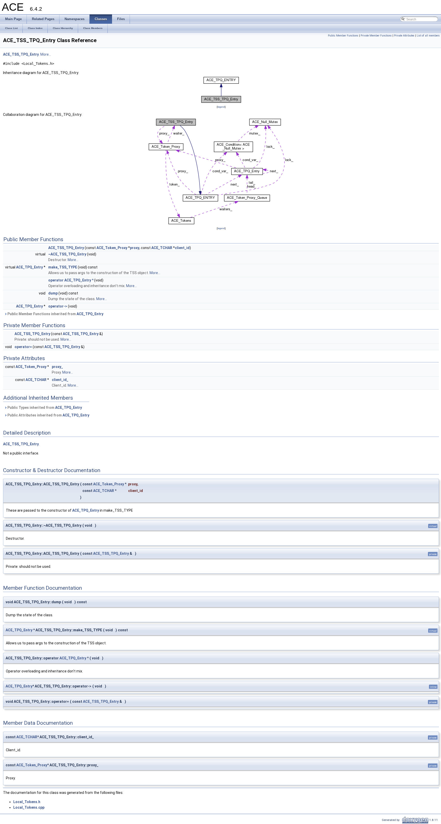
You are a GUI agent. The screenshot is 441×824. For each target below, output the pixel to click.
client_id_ (60, 380)
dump (53, 293)
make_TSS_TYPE (62, 267)
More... (45, 54)
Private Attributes (404, 35)
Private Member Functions (376, 35)
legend (221, 106)
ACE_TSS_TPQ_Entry (21, 54)
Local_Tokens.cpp (28, 807)
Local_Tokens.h (26, 802)
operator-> (57, 306)
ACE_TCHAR (161, 248)
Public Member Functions (343, 35)
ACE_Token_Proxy (111, 248)
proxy (134, 248)
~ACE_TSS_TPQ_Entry (67, 254)
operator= (23, 347)
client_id (182, 248)
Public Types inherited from (44, 407)
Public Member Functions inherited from (55, 314)
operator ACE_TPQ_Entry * (70, 280)
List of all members (428, 35)
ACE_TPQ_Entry (29, 267)
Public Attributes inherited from (48, 415)
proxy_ (57, 367)
